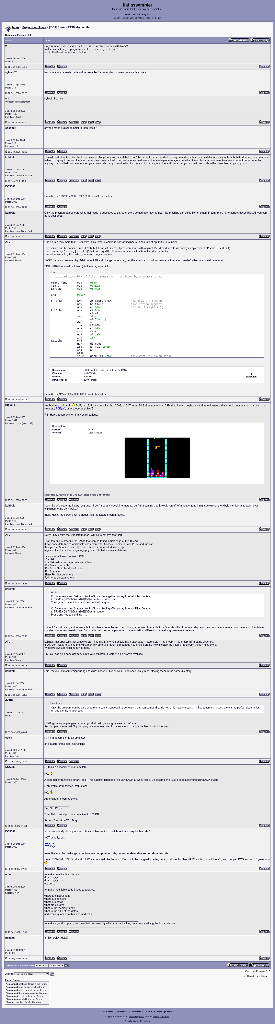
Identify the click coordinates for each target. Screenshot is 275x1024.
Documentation (135, 1012)
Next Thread (262, 976)
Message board (164, 1012)
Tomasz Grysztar (136, 1016)
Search (136, 14)
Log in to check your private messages (133, 18)
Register (146, 14)
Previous (21, 35)
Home (127, 14)
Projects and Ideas (34, 27)
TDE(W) (60, 408)
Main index (108, 1012)
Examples (150, 1012)
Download (121, 1012)
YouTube (164, 1016)
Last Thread (248, 976)
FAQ (50, 845)
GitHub (156, 1016)
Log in (158, 18)
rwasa (147, 1021)
